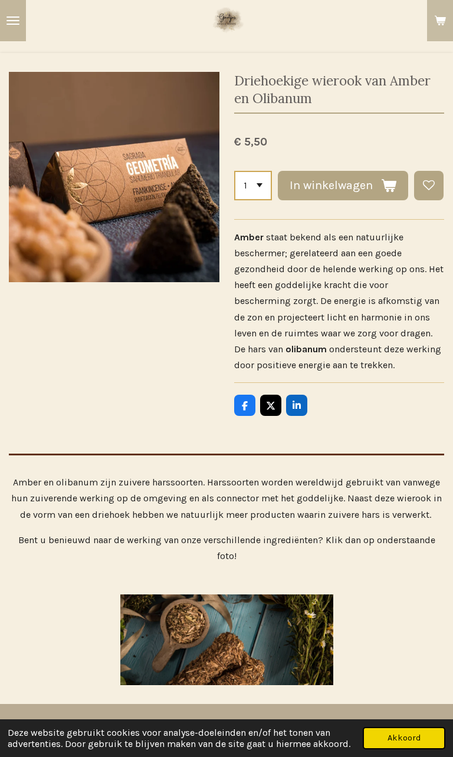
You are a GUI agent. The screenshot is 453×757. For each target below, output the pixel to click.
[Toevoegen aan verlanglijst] (429, 185)
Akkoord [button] (404, 738)
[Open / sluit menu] (13, 20)
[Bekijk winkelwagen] (440, 20)
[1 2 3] (253, 185)
